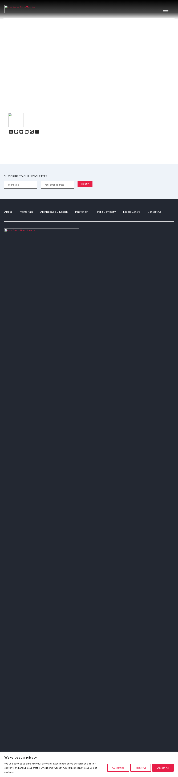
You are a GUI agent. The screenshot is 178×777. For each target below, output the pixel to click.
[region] (89, 764)
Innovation (81, 211)
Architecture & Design (54, 211)
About (8, 211)
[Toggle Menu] (165, 10)
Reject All (140, 767)
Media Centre (131, 211)
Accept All (163, 767)
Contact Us (155, 211)
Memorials (26, 211)
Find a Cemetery (106, 211)
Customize (118, 767)
